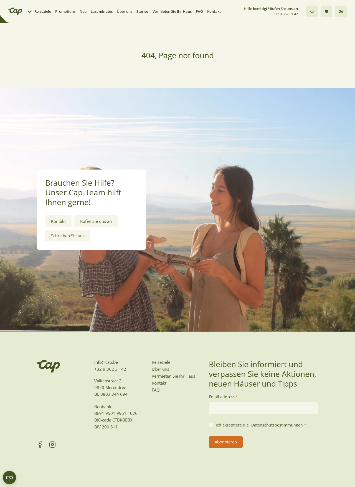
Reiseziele (42, 11)
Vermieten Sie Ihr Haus (172, 11)
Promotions (65, 11)
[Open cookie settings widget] (9, 477)
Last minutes (102, 11)
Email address (223, 396)
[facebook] (40, 444)
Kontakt (214, 11)
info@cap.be (106, 362)
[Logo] (15, 11)
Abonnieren (226, 442)
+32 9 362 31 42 (285, 13)
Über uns (124, 11)
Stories (142, 11)
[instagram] (52, 444)
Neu (83, 11)
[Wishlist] (326, 11)
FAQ (199, 11)
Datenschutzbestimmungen (277, 425)
